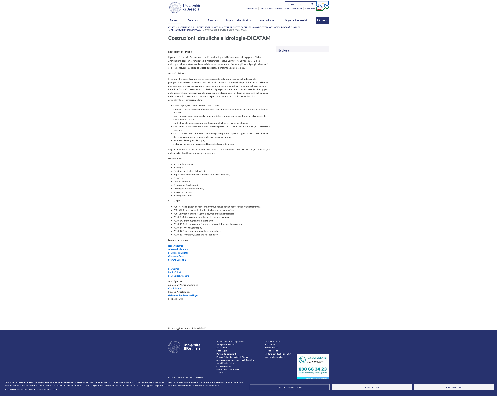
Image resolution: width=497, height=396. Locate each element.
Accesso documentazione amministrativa (235, 360)
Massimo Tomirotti (178, 252)
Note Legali (221, 350)
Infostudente (251, 8)
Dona (286, 8)
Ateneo (173, 20)
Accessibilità (270, 344)
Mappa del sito (271, 350)
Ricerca (212, 20)
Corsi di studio (266, 8)
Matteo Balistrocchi (178, 275)
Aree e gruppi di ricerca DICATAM (186, 30)
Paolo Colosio (175, 272)
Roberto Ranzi (175, 245)
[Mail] (304, 3)
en (292, 4)
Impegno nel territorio (237, 20)
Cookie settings (223, 366)
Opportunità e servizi (296, 20)
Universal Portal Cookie (45, 389)
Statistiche (221, 372)
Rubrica (278, 8)
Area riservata (271, 347)
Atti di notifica (222, 347)
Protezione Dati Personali (228, 369)
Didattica (193, 20)
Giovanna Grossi (176, 256)
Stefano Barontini (177, 259)
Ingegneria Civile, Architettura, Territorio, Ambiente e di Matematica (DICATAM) (251, 27)
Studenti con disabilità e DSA (278, 354)
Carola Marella (175, 288)
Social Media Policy (225, 363)
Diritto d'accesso (272, 341)
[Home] (183, 7)
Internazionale (267, 20)
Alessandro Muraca (178, 249)
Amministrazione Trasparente (229, 341)
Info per (321, 20)
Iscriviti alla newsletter (275, 357)
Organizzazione (186, 27)
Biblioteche (310, 8)
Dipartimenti (296, 8)
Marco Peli (173, 268)
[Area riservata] (301, 3)
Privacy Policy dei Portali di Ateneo (19, 389)
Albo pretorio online (225, 344)
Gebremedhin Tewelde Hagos (183, 295)
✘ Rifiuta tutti (372, 387)
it (289, 4)
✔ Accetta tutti (454, 387)
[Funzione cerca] (312, 4)
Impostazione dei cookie (289, 387)
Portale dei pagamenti (226, 354)
